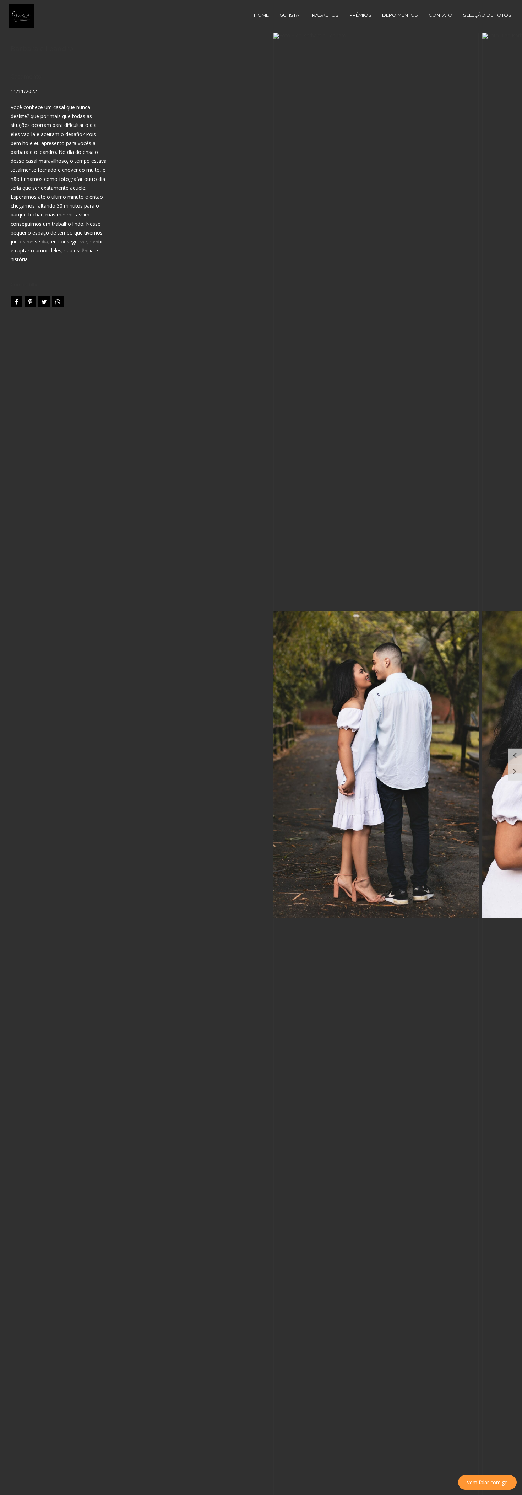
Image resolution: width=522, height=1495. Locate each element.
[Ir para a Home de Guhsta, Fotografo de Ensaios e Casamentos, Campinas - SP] (21, 15)
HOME (261, 15)
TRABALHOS (324, 15)
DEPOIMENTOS (400, 15)
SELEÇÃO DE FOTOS (487, 15)
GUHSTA (289, 15)
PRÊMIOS (360, 15)
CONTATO (440, 15)
